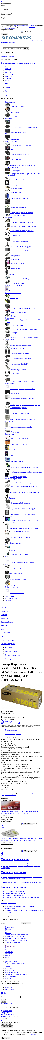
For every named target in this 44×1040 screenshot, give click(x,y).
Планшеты (9, 516)
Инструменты (10, 545)
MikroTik (4, 607)
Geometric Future (7, 622)
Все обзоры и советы (8, 903)
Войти (4, 1001)
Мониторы (9, 134)
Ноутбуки (8, 118)
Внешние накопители (13, 293)
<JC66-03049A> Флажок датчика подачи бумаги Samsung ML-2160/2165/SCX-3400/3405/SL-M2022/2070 (22, 839)
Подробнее (33, 1034)
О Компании (9, 78)
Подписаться (26, 923)
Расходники (9, 434)
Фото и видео (10, 522)
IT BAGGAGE (6, 633)
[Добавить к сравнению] (2, 826)
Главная (8, 67)
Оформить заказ (7, 1026)
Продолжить (6, 1024)
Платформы (9, 429)
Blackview (4, 611)
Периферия (9, 217)
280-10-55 (6, 52)
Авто (7, 556)
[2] (4, 711)
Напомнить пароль (8, 1003)
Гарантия (8, 76)
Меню (7, 87)
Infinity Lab (5, 626)
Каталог (8, 69)
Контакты (8, 80)
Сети (7, 400)
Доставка (8, 72)
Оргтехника (9, 318)
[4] (8, 711)
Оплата (7, 71)
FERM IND (5, 618)
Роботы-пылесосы (11, 587)
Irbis (2, 629)
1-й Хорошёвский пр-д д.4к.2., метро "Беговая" (19, 63)
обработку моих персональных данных (23, 25)
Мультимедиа (10, 339)
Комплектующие (11, 141)
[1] (2, 711)
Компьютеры (10, 102)
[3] (6, 711)
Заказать (4, 34)
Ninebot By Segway (8, 640)
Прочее (7, 564)
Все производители (8, 644)
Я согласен (5, 1038)
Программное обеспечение (15, 285)
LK (2, 636)
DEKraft (4, 615)
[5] (10, 711)
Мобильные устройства (13, 479)
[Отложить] (2, 828)
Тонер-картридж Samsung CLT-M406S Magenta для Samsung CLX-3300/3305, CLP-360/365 (19, 812)
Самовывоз (9, 74)
